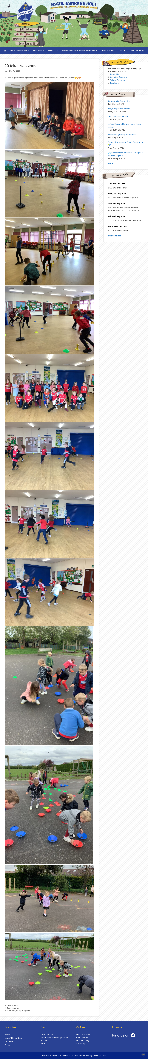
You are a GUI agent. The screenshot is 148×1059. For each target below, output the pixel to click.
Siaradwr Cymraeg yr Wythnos (19, 1010)
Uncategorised (12, 1005)
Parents (52, 50)
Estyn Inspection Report (119, 108)
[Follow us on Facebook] (123, 1036)
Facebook (114, 83)
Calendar (9, 1041)
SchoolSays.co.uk (99, 1055)
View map (80, 1043)
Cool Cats (122, 50)
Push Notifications (118, 77)
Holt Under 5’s (137, 50)
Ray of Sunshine (13, 1008)
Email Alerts (115, 74)
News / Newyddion (18, 50)
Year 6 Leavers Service (118, 116)
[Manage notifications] (143, 1054)
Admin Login (68, 1055)
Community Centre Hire (119, 101)
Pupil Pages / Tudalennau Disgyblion (78, 50)
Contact (8, 1045)
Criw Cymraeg (107, 50)
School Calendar (117, 80)
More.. (111, 163)
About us (37, 50)
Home (7, 1034)
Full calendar (114, 235)
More (42, 1043)
